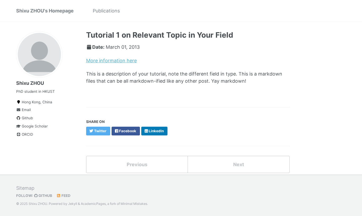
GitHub (45, 195)
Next (238, 164)
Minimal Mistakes (134, 204)
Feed (65, 195)
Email (26, 110)
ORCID (27, 134)
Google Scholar (34, 126)
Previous (137, 164)
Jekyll (72, 204)
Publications (106, 11)
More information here (111, 60)
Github (27, 118)
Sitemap (25, 188)
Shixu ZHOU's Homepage (45, 11)
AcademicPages (93, 204)
